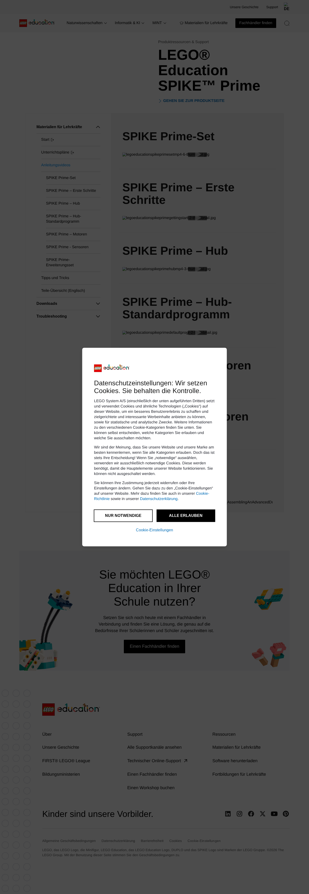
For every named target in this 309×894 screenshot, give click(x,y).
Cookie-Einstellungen (154, 530)
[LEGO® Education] (112, 368)
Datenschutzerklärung (159, 499)
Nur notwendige (123, 516)
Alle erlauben (186, 516)
